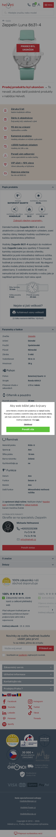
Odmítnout (28, 424)
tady (37, 420)
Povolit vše (28, 429)
